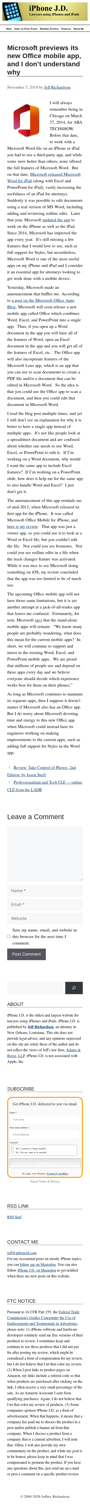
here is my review (22, 526)
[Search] (74, 988)
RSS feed (14, 1216)
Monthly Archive (49, 28)
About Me (78, 28)
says (38, 620)
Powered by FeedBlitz (57, 1173)
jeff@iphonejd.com (21, 1252)
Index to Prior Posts (25, 28)
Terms (43, 1181)
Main (9, 28)
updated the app (56, 220)
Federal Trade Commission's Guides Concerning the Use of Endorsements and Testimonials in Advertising (43, 1317)
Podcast (66, 28)
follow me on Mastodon (38, 1264)
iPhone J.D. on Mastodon (37, 1270)
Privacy (55, 1181)
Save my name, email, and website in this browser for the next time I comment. (44, 936)
